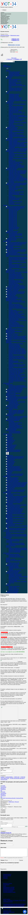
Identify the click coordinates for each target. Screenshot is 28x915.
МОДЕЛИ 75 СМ (13, 219)
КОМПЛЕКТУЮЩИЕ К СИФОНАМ (17, 178)
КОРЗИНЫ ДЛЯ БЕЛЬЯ (14, 555)
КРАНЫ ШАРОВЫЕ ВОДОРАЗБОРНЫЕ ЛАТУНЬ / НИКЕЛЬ (16, 362)
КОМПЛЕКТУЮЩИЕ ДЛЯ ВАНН (17, 75)
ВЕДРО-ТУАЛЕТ (13, 587)
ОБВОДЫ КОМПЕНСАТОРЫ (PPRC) (18, 320)
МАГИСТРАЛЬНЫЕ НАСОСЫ (16, 285)
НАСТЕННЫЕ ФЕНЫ (14, 199)
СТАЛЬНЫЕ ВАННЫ (14, 73)
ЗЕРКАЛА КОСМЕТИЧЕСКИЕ (16, 191)
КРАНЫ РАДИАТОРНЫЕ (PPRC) (17, 316)
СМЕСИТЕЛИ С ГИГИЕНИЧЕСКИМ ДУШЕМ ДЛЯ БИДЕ (18, 117)
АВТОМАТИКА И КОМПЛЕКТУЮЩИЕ (14, 284)
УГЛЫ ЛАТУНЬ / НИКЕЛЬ (15, 375)
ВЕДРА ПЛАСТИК (13, 590)
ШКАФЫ (11, 230)
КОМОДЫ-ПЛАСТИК (14, 563)
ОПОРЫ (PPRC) (12, 321)
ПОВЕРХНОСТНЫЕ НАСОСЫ (16, 277)
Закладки (5, 876)
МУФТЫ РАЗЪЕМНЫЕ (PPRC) (16, 306)
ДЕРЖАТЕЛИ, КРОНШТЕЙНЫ (16, 156)
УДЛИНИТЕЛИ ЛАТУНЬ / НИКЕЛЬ (17, 377)
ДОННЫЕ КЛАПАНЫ (14, 163)
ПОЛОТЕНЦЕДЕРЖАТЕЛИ (15, 201)
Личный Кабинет (7, 874)
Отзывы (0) (8, 832)
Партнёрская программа (8, 912)
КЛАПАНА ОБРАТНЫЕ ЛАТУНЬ (17, 350)
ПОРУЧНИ (11, 203)
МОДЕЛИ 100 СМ (13, 226)
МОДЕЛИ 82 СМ (13, 221)
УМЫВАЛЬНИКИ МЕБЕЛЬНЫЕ (16, 143)
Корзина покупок (5, 17)
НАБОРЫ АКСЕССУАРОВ (15, 198)
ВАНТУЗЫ (11, 582)
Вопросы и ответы (7, 883)
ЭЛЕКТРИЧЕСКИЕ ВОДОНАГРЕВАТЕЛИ (14, 403)
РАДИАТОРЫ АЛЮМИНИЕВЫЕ (17, 385)
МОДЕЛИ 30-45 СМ (13, 210)
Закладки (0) (3, 15)
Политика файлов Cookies (9, 892)
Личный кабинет (4, 22)
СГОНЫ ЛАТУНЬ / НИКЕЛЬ (15, 372)
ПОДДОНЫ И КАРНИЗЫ (15, 99)
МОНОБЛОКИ (12, 83)
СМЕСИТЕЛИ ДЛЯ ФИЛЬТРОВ (16, 115)
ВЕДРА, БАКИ (12, 186)
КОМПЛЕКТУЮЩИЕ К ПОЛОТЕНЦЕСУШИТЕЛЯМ (16, 427)
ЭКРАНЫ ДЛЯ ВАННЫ (14, 74)
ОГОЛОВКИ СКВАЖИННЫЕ (16, 282)
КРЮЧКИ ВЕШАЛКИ (14, 193)
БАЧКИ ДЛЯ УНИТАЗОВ (15, 90)
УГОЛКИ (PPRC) (13, 310)
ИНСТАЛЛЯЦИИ (13, 80)
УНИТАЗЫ (16, 777)
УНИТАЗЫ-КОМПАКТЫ (15, 79)
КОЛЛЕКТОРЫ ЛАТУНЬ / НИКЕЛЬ (17, 351)
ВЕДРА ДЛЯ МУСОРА (14, 586)
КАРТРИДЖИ (12, 161)
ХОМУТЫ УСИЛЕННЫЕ (15, 550)
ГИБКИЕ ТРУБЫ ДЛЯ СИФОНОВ (17, 173)
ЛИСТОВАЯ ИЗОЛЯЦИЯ (15, 432)
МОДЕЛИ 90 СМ (13, 225)
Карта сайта (6, 913)
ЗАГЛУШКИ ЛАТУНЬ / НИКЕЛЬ (17, 348)
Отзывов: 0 (10, 806)
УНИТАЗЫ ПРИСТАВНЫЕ (15, 84)
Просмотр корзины (5, 35)
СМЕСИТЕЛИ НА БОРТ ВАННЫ (17, 118)
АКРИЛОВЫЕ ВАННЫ (14, 72)
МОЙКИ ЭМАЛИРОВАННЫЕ (16, 135)
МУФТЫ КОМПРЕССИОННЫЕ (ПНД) (18, 258)
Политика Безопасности (8, 889)
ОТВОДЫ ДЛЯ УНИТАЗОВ (15, 88)
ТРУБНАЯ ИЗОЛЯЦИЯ (14, 431)
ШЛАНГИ (11, 152)
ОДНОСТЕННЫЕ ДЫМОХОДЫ (16, 410)
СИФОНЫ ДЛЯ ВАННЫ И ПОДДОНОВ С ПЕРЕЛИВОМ (16, 176)
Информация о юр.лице (8, 888)
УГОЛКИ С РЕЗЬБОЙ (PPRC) (16, 311)
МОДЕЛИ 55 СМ (13, 214)
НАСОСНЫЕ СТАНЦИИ (15, 273)
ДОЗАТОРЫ (12, 190)
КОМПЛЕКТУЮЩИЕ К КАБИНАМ (17, 100)
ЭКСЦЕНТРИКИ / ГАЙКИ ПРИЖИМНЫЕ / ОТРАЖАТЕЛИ (16, 165)
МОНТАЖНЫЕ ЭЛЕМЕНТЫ (16, 413)
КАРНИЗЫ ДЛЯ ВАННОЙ (15, 575)
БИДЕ (10, 86)
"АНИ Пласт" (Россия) (13, 801)
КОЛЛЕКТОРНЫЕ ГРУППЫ (15, 417)
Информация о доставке (8, 887)
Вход (2, 13)
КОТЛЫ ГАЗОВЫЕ (13, 408)
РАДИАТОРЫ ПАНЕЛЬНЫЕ (16, 388)
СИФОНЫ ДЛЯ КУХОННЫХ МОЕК (17, 170)
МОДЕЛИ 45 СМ (13, 211)
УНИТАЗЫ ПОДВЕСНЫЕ (15, 81)
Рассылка (5, 878)
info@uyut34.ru (6, 899)
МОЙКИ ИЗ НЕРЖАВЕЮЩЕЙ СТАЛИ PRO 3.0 (16, 133)
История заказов (7, 875)
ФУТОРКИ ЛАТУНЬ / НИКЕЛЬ (16, 379)
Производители (4, 20)
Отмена (4, 10)
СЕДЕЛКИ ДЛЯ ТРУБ (14, 266)
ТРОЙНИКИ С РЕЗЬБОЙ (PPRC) (16, 314)
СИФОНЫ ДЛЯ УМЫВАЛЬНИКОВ (17, 172)
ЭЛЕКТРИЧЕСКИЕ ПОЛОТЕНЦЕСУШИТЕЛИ (15, 424)
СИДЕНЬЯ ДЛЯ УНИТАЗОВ (15, 89)
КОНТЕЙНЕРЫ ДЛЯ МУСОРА (16, 556)
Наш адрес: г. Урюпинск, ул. (14, 58)
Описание (3, 832)
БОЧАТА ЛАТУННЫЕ (14, 345)
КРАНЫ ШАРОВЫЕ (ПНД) (15, 264)
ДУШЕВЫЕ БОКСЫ (13, 95)
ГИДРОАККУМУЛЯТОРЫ (15, 275)
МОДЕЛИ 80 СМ (13, 220)
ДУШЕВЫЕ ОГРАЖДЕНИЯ (15, 97)
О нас (4, 885)
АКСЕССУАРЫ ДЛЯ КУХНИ (16, 237)
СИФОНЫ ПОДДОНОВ (14, 174)
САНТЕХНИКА (9, 777)
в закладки (3, 811)
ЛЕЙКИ (11, 159)
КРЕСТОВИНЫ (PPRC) (14, 324)
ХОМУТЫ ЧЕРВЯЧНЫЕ (14, 551)
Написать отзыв (17, 806)
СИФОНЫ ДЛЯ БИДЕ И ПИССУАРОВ (18, 179)
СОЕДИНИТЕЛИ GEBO (14, 373)
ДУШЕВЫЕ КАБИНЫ (14, 94)
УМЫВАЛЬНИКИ (13, 141)
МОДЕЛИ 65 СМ (13, 216)
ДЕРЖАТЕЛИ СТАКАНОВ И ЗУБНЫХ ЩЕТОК (16, 189)
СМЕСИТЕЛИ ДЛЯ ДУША (15, 111)
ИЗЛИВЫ (11, 157)
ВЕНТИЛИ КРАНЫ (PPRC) (15, 315)
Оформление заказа (5, 18)
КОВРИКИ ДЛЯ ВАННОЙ (15, 574)
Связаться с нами (7, 910)
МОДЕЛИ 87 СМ (13, 224)
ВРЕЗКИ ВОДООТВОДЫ (15, 347)
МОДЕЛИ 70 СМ (13, 217)
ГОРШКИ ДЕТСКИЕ (14, 566)
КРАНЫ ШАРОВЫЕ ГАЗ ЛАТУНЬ (17, 364)
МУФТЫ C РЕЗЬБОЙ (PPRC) (15, 305)
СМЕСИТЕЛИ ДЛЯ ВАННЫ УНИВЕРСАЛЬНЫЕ (15, 109)
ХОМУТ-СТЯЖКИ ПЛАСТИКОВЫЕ (17, 548)
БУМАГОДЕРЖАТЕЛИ (14, 185)
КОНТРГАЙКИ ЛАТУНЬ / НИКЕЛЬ (17, 352)
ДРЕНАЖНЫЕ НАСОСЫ (15, 280)
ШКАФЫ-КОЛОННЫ (14, 227)
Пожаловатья (6, 884)
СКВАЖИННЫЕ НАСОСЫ (15, 274)
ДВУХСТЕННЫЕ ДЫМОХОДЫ (16, 411)
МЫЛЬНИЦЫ (12, 196)
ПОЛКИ (11, 200)
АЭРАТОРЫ (12, 154)
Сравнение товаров (5, 16)
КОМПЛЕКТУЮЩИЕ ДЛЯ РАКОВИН (18, 148)
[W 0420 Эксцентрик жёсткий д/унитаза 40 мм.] (3, 790)
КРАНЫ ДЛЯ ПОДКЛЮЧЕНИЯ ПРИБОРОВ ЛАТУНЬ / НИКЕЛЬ (16, 357)
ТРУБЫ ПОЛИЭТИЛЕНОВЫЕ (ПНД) (18, 257)
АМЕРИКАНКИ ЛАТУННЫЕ (16, 343)
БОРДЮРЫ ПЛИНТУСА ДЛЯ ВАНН (17, 581)
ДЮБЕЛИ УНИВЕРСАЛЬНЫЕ (16, 539)
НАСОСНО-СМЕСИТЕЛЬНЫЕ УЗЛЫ (18, 416)
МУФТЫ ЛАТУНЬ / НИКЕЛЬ (16, 369)
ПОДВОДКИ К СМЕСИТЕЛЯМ (16, 167)
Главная (2, 12)
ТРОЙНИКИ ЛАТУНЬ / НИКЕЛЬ (17, 374)
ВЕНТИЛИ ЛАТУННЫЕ (14, 346)
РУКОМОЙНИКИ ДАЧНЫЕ (15, 233)
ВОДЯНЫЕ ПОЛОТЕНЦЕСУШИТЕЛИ (15, 422)
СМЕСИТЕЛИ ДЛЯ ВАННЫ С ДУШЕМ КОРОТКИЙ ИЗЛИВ (16, 107)
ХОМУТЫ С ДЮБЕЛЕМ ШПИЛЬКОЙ (18, 549)
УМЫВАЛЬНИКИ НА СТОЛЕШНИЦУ (18, 142)
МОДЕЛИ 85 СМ (13, 222)
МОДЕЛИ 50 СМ (13, 212)
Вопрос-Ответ (4, 21)
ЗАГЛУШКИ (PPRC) (13, 322)
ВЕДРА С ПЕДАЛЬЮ (14, 589)
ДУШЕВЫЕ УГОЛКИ (14, 96)
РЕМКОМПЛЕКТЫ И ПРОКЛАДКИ (17, 153)
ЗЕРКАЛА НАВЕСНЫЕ (14, 209)
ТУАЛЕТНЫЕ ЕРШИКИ (14, 204)
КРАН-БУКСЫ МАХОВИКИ (15, 162)
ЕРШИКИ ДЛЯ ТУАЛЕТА (15, 570)
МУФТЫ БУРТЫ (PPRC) (14, 304)
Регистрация (8, 13)
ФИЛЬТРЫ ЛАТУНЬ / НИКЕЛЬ (16, 378)
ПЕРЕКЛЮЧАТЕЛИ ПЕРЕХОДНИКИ (18, 158)
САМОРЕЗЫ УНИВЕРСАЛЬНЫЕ (17, 544)
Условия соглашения (8, 890)
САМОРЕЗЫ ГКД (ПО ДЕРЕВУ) (16, 543)
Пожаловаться (4, 23)
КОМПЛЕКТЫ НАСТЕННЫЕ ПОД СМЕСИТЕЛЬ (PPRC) (17, 318)
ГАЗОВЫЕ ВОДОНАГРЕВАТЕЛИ (17, 401)
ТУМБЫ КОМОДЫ (13, 228)
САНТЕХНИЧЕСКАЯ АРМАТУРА (17, 85)
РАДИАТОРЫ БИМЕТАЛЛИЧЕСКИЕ (18, 387)
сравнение (3, 812)
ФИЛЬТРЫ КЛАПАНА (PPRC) (16, 325)
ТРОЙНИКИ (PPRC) (13, 312)
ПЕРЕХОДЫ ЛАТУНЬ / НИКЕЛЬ (17, 371)
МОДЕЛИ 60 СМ (13, 215)
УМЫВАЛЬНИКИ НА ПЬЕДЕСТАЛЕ (18, 144)
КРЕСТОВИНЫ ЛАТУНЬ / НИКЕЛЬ (17, 368)
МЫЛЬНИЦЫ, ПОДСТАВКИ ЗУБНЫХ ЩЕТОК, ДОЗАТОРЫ (18, 577)
